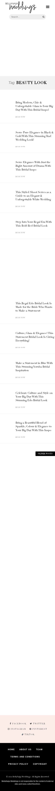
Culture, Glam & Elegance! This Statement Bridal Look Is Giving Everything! (35, 336)
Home (11, 749)
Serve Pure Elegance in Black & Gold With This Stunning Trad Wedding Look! (35, 136)
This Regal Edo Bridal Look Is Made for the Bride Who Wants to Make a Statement (34, 307)
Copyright (40, 764)
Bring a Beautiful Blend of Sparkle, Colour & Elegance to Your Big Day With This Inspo (34, 426)
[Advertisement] (27, 48)
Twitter (39, 723)
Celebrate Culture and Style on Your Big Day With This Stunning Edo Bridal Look (34, 396)
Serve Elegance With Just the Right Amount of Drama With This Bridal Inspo (33, 166)
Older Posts (45, 454)
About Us (25, 749)
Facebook (19, 723)
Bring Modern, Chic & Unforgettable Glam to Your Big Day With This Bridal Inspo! (34, 106)
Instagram (18, 729)
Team (39, 749)
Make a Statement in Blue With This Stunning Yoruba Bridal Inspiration (34, 366)
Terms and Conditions (25, 757)
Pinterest (39, 729)
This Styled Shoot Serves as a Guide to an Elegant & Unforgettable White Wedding (33, 195)
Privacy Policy (18, 764)
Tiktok (29, 734)
